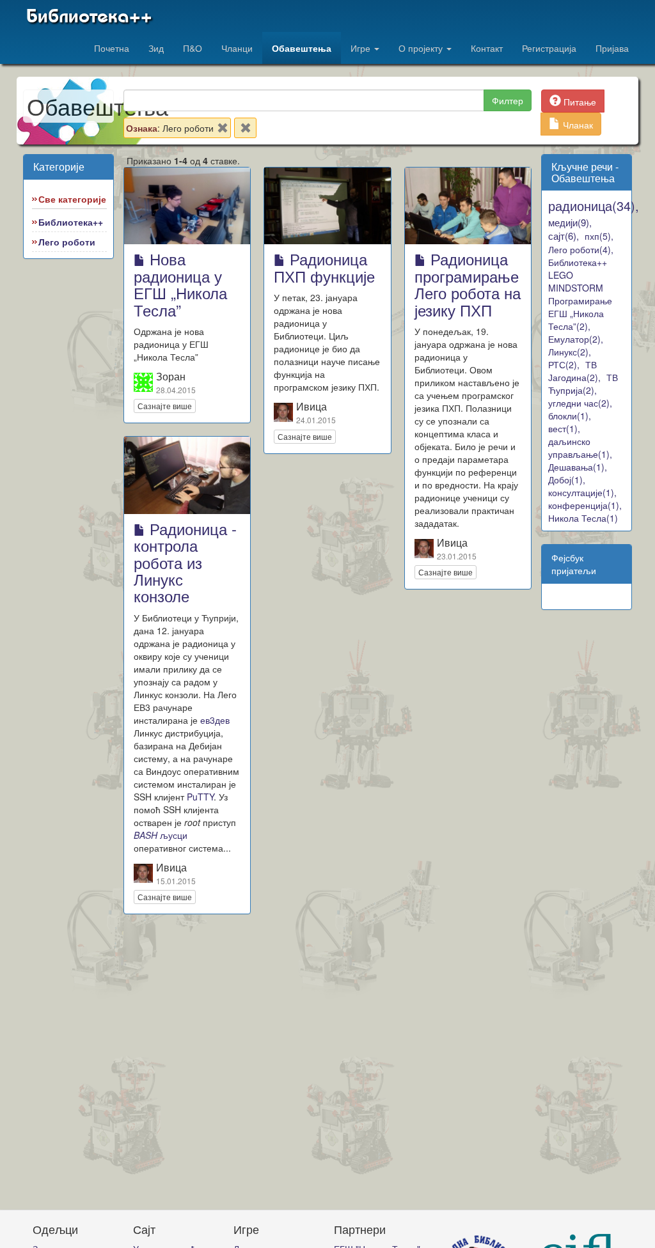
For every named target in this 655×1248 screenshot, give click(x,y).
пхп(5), (599, 236)
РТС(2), (564, 364)
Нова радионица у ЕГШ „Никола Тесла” (180, 283)
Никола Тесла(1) (583, 517)
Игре (362, 48)
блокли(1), (569, 415)
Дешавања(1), (577, 466)
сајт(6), (563, 235)
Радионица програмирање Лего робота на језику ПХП (467, 283)
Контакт (487, 48)
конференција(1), (585, 505)
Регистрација (549, 48)
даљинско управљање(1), (580, 447)
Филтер (507, 100)
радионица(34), (593, 205)
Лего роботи (66, 241)
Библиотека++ (89, 15)
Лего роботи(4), (580, 249)
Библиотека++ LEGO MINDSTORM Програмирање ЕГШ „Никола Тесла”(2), (580, 294)
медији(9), (570, 222)
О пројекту (422, 48)
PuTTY (200, 796)
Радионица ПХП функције (324, 266)
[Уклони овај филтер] (222, 130)
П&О (192, 48)
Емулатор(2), (575, 338)
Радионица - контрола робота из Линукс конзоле (185, 562)
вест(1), (564, 428)
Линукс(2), (569, 351)
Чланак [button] (576, 124)
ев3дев (215, 720)
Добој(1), (566, 479)
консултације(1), (582, 492)
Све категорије (72, 198)
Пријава (612, 48)
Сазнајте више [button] (165, 405)
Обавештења (301, 48)
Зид (156, 48)
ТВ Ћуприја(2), (583, 383)
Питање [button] (578, 101)
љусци (160, 835)
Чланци (237, 48)
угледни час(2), (580, 402)
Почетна (111, 48)
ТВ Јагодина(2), (574, 371)
